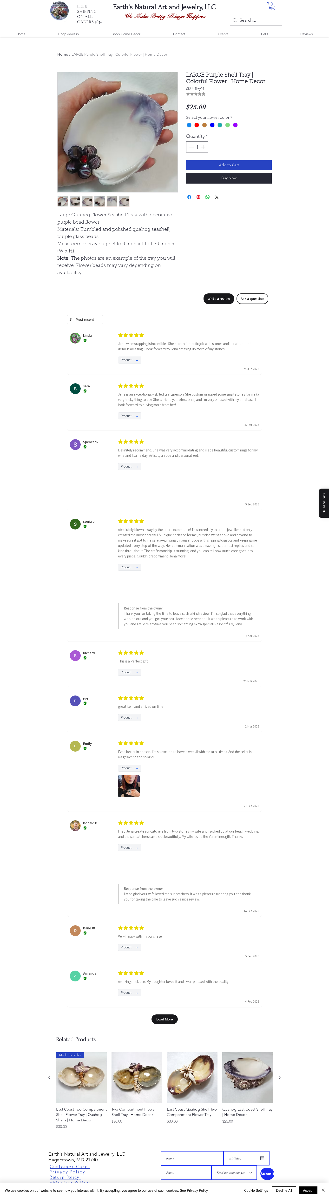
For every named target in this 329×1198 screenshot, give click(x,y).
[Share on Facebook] (189, 197)
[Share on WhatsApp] (208, 197)
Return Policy (65, 1177)
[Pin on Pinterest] (198, 197)
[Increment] (203, 147)
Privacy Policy (68, 1172)
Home (62, 54)
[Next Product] (280, 1077)
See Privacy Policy (194, 1190)
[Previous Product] (49, 1077)
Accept (308, 1190)
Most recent (85, 319)
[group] (164, 1091)
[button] (272, 6)
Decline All (284, 1190)
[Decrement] (191, 147)
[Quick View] (137, 1077)
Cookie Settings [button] (256, 1190)
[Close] (323, 1190)
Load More (164, 1019)
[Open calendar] (262, 1158)
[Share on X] (217, 197)
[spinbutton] (197, 147)
